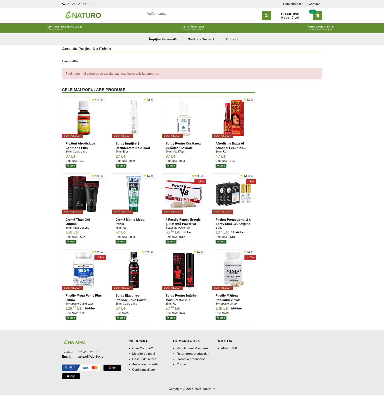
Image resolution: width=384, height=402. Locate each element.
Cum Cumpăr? (142, 348)
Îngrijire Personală (163, 39)
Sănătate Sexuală (201, 39)
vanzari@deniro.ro (91, 356)
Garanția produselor (191, 359)
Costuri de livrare (144, 359)
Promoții (232, 39)
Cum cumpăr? (293, 4)
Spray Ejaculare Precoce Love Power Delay (131, 300)
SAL (235, 348)
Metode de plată (143, 353)
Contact (314, 4)
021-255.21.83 (76, 4)
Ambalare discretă (145, 364)
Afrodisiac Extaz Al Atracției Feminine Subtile (230, 148)
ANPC (225, 348)
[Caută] (266, 15)
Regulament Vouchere (192, 348)
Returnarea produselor (193, 353)
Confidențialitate (143, 369)
